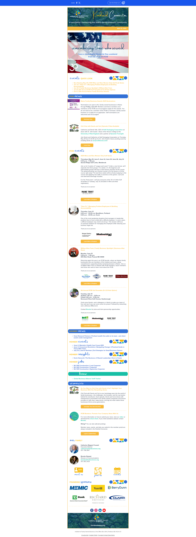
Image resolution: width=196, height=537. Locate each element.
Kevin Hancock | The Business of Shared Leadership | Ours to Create (98, 358)
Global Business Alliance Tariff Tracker (87, 378)
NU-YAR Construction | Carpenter (85, 367)
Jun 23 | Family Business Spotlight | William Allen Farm (93, 88)
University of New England (90, 134)
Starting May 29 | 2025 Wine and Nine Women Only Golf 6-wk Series (100, 83)
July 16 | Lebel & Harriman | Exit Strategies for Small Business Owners (98, 350)
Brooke (88, 309)
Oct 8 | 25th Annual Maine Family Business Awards (91, 91)
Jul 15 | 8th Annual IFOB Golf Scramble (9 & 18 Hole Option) (94, 90)
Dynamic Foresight (117, 134)
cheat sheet (94, 418)
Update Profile (93, 535)
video (121, 417)
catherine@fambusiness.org (90, 448)
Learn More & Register (90, 199)
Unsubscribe (84, 535)
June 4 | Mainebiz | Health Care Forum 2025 (89, 345)
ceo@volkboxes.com (99, 140)
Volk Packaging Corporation (113, 130)
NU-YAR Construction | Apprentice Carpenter (89, 369)
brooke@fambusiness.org (90, 460)
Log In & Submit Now (90, 433)
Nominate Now (88, 119)
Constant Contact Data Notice (106, 535)
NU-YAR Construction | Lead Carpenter (87, 365)
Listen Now (87, 145)
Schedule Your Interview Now (92, 406)
